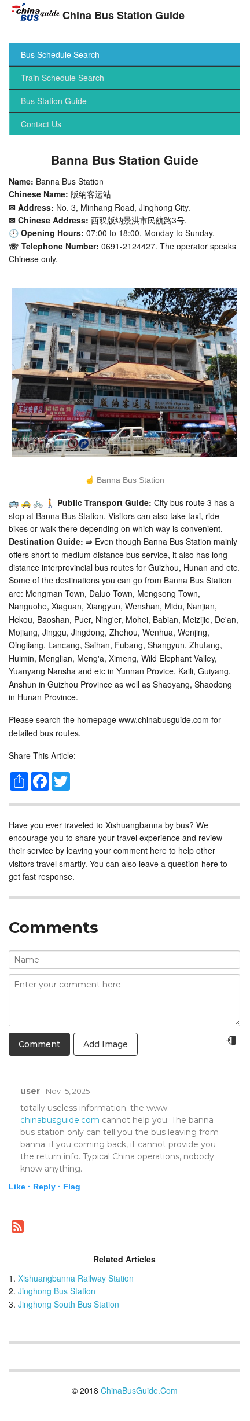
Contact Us (41, 124)
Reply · (47, 1186)
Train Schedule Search (62, 77)
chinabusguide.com (60, 1120)
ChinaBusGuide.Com (139, 1390)
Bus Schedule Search (60, 54)
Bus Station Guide (54, 101)
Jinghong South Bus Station (68, 1304)
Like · (20, 1186)
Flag (71, 1186)
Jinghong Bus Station (56, 1291)
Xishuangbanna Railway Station (76, 1278)
